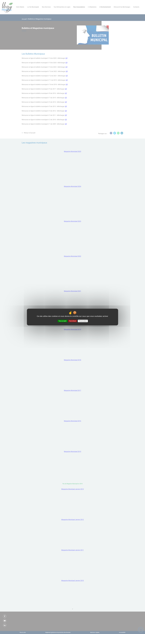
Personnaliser (83, 321)
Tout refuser (72, 321)
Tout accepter (63, 321)
